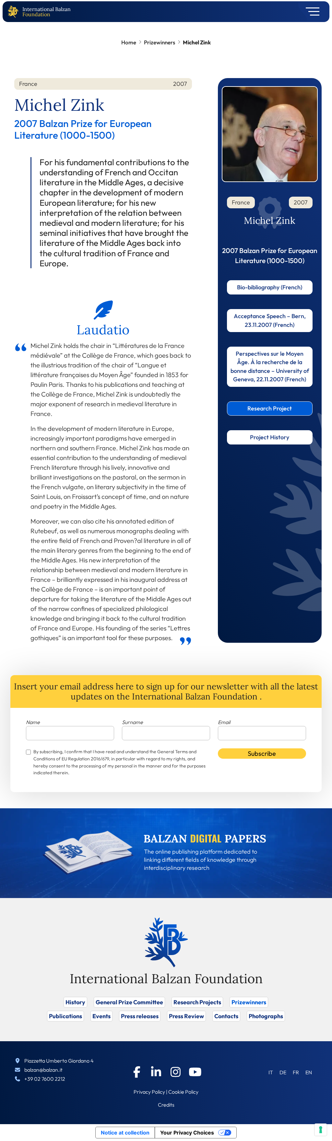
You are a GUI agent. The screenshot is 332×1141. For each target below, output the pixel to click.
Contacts (226, 1016)
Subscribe (262, 753)
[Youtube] (195, 1072)
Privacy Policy (149, 1092)
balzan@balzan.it (43, 1069)
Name (33, 722)
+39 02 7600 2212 (44, 1079)
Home (128, 42)
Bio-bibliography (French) (269, 287)
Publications (65, 1016)
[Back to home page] (14, 12)
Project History (269, 437)
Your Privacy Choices (187, 1132)
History (75, 1002)
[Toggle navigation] (310, 11)
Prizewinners (159, 42)
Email (224, 722)
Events (101, 1016)
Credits (166, 1104)
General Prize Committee (129, 1002)
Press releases (140, 1016)
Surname (132, 722)
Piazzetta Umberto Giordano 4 (59, 1060)
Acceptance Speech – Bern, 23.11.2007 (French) (270, 320)
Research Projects (197, 1002)
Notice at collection (125, 1132)
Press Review (186, 1016)
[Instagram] (176, 1072)
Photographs (266, 1016)
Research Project (269, 408)
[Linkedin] (156, 1072)
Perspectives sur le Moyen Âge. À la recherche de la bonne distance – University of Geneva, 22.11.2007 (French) (270, 366)
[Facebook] (137, 1072)
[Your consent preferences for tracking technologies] (320, 1130)
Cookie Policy (183, 1092)
